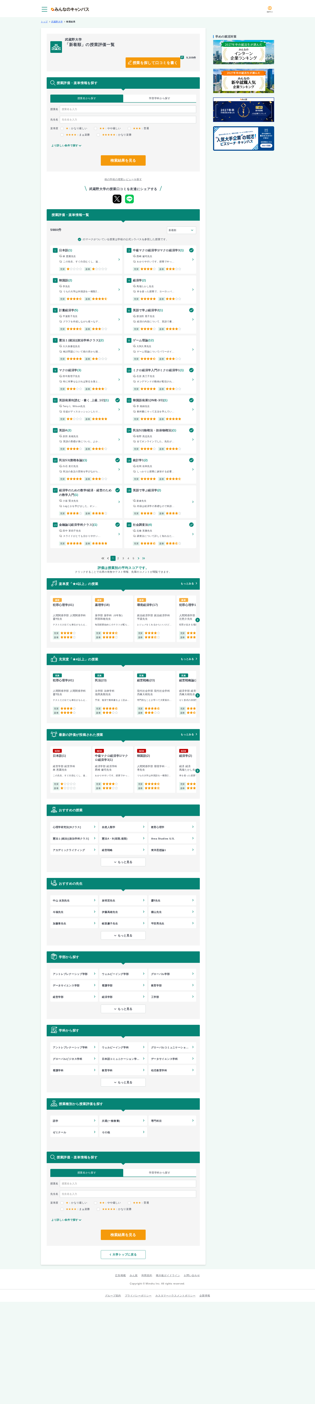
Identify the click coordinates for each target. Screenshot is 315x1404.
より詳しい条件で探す (64, 145)
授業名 (86, 98)
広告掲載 (120, 1275)
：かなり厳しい (76, 128)
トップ (44, 21)
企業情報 (204, 1295)
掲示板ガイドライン (168, 1275)
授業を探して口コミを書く (155, 63)
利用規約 (146, 1275)
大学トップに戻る (124, 1254)
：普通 (141, 128)
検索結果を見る (123, 160)
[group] (70, 618)
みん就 (134, 1275)
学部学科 (159, 98)
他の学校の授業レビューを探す (123, 179)
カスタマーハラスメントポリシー (175, 1295)
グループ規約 (113, 1295)
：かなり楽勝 (116, 134)
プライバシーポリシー (138, 1295)
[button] (197, 620)
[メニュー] (44, 9)
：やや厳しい (110, 128)
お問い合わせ (192, 1275)
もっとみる (187, 583)
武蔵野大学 (57, 21)
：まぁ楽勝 (78, 134)
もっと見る (125, 862)
